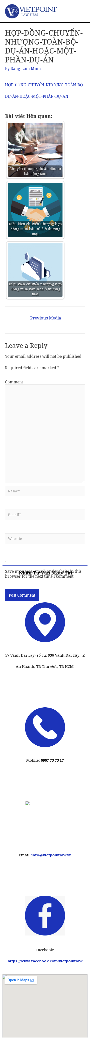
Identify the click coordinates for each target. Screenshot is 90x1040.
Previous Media (45, 318)
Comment (14, 381)
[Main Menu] (79, 11)
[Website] (45, 540)
